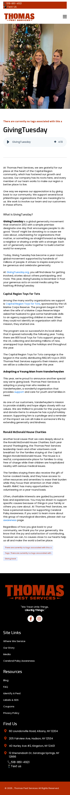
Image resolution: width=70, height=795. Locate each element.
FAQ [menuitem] (5, 687)
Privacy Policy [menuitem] (11, 713)
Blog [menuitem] (5, 680)
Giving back (10, 558)
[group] (35, 142)
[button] (8, 142)
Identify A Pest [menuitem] (12, 693)
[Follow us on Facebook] (31, 618)
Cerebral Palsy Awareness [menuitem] (19, 660)
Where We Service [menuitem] (14, 641)
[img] (55, 142)
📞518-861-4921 (18, 762)
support (19, 392)
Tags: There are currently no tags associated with (28, 553)
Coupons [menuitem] (8, 706)
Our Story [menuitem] (8, 647)
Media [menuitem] (7, 654)
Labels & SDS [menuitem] (11, 700)
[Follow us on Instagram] (39, 618)
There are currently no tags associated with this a (28, 547)
